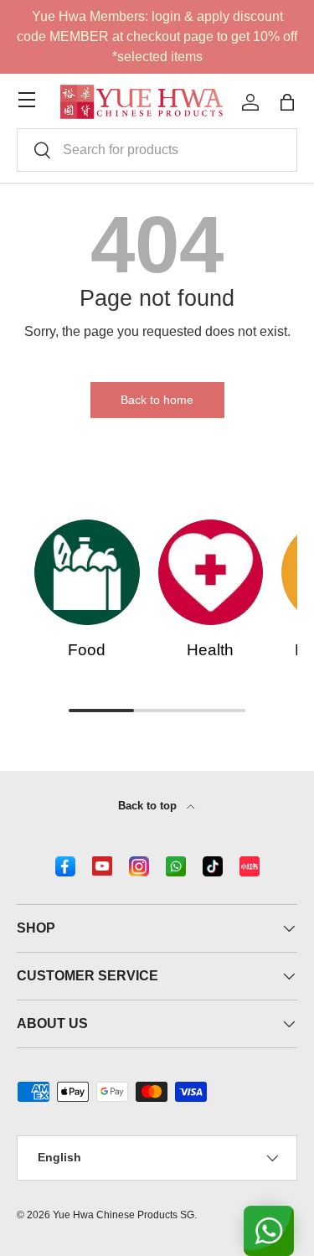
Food (87, 650)
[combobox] (157, 150)
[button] (287, 102)
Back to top (149, 805)
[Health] (211, 572)
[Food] (87, 572)
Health (210, 650)
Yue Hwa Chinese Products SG (123, 1215)
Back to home (157, 399)
